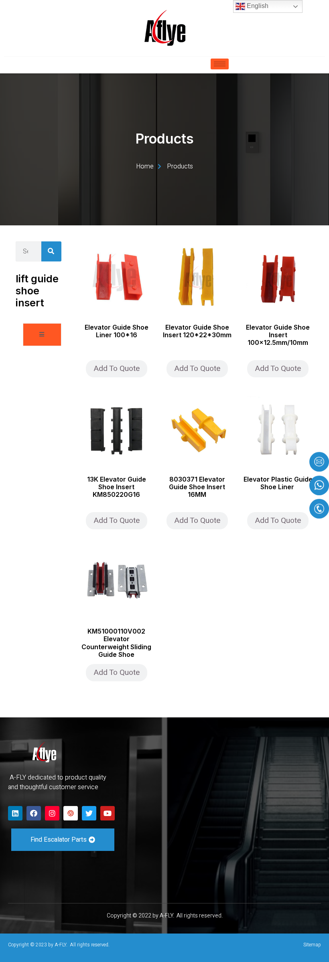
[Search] (51, 251)
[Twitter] (89, 813)
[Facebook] (33, 813)
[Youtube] (107, 813)
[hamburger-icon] (220, 64)
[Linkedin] (15, 813)
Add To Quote (116, 368)
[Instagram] (52, 813)
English (256, 5)
